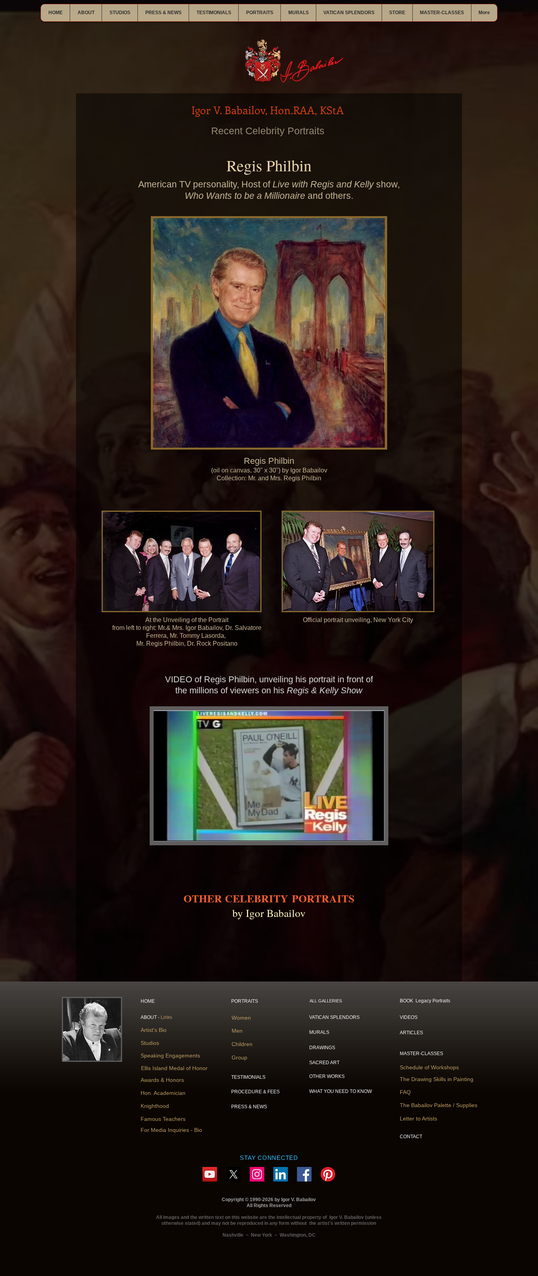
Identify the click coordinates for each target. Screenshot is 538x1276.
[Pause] (164, 830)
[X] (233, 1174)
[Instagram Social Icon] (257, 1174)
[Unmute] (177, 830)
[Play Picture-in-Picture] (360, 830)
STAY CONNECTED (269, 1157)
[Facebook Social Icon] (304, 1174)
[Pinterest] (328, 1174)
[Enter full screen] (373, 830)
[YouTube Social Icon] (209, 1174)
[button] (86, 12)
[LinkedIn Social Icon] (280, 1174)
